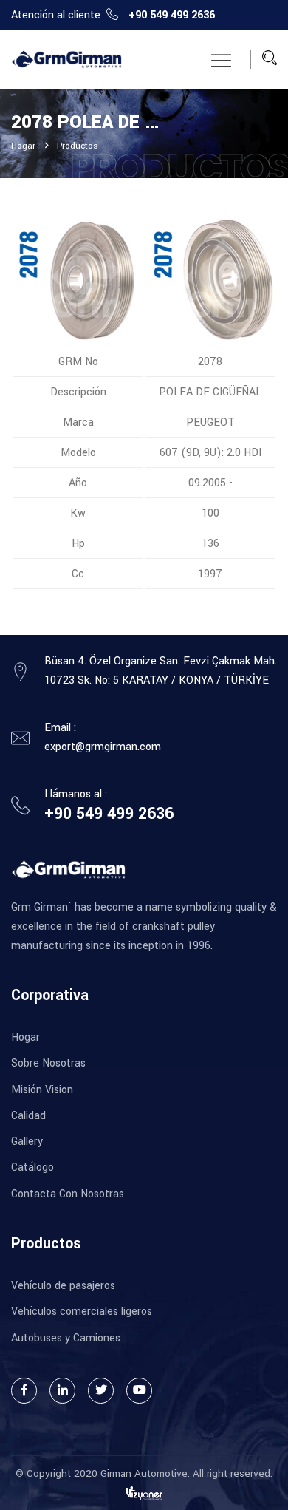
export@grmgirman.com (102, 747)
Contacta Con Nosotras (67, 1194)
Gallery (27, 1141)
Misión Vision (42, 1090)
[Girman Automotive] (66, 59)
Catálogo (32, 1167)
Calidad (28, 1115)
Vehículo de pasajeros (63, 1285)
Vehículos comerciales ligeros (81, 1311)
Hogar (23, 146)
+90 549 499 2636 (171, 15)
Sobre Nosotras (48, 1063)
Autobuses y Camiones (65, 1338)
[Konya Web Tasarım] (144, 1493)
